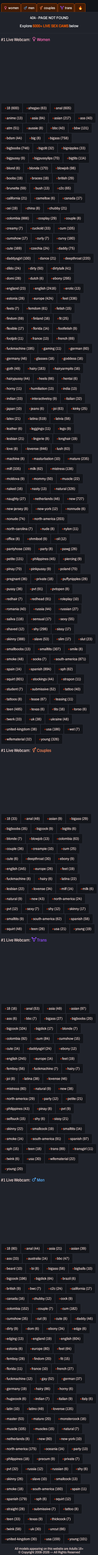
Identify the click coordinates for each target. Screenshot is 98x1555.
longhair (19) (68, 439)
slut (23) (86, 639)
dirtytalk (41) (62, 268)
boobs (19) (15, 178)
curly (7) (43, 238)
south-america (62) (47, 919)
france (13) (41, 338)
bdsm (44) (14, 138)
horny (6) (66, 1389)
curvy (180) (66, 238)
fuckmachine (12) (19, 1379)
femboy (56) (16, 1069)
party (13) (81, 1449)
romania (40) (16, 609)
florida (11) (14, 1369)
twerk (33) (14, 719)
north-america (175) (21, 1449)
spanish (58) (80, 919)
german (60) (79, 348)
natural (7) (71, 1429)
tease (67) (38, 699)
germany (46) (17, 358)
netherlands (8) (18, 1439)
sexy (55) (67, 619)
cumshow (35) (17, 1319)
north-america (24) (68, 899)
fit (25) (64, 318)
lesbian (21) (15, 439)
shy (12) (54, 909)
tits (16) (59, 709)
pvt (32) (12, 1469)
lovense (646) (37, 449)
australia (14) (38, 1258)
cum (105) (67, 228)
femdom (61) (37, 308)
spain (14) (14, 669)
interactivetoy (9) (44, 398)
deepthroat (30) (39, 859)
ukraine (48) (60, 719)
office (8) (13, 539)
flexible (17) (15, 328)
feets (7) (13, 308)
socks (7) (39, 659)
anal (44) (33, 1248)
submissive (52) (44, 689)
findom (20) (42, 1359)
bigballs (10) (83, 1268)
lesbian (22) (15, 889)
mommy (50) (43, 479)
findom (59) (15, 318)
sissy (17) (64, 629)
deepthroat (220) (77, 258)
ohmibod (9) (38, 539)
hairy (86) (43, 1389)
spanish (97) (79, 1139)
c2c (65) (65, 188)
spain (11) (79, 1489)
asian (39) (78, 1248)
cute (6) (12, 859)
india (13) (70, 388)
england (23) (16, 288)
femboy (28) (16, 1359)
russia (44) (43, 609)
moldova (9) (15, 479)
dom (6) (33, 1329)
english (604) (70, 1339)
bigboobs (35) (17, 829)
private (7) (71, 1459)
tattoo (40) (72, 689)
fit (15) (65, 1359)
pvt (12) (12, 909)
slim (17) (64, 639)
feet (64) (65, 1349)
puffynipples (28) (75, 579)
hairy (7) (73, 1069)
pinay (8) (45, 1109)
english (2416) (45, 288)
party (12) (51, 1099)
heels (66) (46, 378)
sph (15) (13, 1149)
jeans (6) (37, 409)
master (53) (15, 1419)
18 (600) (13, 108)
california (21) (17, 198)
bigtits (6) (69, 829)
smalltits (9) (15, 919)
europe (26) (44, 869)
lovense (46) (58, 1079)
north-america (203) (49, 519)
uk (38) (36, 719)
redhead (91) (41, 599)
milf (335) (14, 469)
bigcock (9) (45, 829)
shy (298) (41, 629)
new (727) (76, 499)
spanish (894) (41, 669)
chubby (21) (58, 208)
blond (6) (13, 168)
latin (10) (13, 1409)
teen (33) (13, 1519)
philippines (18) (18, 1459)
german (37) (72, 1379)
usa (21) (60, 929)
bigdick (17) (44, 1028)
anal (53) (32, 1008)
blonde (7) (14, 839)
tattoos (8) (14, 699)
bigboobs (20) (82, 1018)
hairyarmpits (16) (67, 368)
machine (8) (15, 459)
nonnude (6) (76, 509)
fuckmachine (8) (19, 879)
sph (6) (41, 1499)
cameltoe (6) (45, 198)
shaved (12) (15, 629)
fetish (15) (64, 308)
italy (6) (87, 1399)
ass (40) (86, 118)
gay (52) (48, 1379)
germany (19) (17, 1389)
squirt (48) (14, 929)
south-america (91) (47, 1139)
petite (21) (75, 1099)
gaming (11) (52, 348)
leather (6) (14, 429)
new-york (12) (47, 509)
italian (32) (74, 398)
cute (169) (14, 248)
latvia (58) (63, 419)
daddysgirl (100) (19, 258)
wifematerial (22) (62, 1159)
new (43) (37, 899)
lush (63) (63, 449)
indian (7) (42, 1399)
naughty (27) (16, 499)
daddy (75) (67, 248)
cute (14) (13, 1049)
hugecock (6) (16, 1399)
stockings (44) (43, 679)
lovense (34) (43, 889)
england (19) (42, 1339)
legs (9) (65, 429)
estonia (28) (15, 298)
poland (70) (68, 569)
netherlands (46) (47, 499)
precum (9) (47, 1459)
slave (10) (39, 1479)
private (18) (44, 579)
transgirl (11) (83, 1149)
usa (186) (53, 729)
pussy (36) (14, 589)
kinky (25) (80, 409)
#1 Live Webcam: (25, 39)
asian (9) (55, 819)
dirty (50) (36, 268)
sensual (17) (42, 619)
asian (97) (78, 1008)
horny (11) (14, 388)
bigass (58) (56, 1268)
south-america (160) (48, 1489)
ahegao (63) (37, 108)
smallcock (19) (43, 1129)
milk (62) (36, 469)
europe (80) (40, 1349)
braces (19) (40, 178)
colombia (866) (18, 218)
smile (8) (76, 649)
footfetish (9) (67, 328)
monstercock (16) (73, 1419)
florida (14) (41, 328)
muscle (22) (71, 479)
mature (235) (79, 459)
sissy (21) (61, 1119)
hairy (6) (46, 879)
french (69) (66, 338)
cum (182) (69, 1309)
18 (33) (12, 819)
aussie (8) (35, 128)
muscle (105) (16, 1429)
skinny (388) (16, 639)
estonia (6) (15, 1349)
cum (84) (43, 1038)
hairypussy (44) (18, 378)
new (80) (45, 1439)
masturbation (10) (47, 459)
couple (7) (45, 1309)
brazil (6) (69, 1278)
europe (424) (43, 298)
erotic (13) (72, 288)
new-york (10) (71, 1439)
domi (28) (14, 278)
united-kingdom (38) (22, 729)
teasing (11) (64, 699)
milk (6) (88, 889)
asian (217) (62, 118)
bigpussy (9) (16, 158)
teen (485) (14, 709)
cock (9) (67, 1298)
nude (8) (48, 529)
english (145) (16, 869)
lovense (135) (63, 1409)
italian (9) (66, 1399)
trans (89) (58, 1149)
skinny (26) (15, 1479)
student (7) (15, 689)
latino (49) (36, 1409)
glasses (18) (45, 358)
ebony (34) (56, 1329)
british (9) (14, 1288)
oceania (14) (55, 1449)
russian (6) (60, 1469)
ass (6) (12, 1018)
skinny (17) (77, 909)
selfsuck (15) (16, 1119)
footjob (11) (15, 338)
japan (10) (14, 409)
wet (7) (74, 729)
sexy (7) (33, 909)
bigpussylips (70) (46, 158)
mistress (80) (16, 1089)
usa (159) (53, 1539)
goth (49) (13, 368)
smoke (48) (15, 659)
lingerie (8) (41, 439)
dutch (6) (37, 278)
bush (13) (42, 188)
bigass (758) (59, 138)
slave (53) (41, 639)
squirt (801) (15, 679)
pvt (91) (37, 589)
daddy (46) (85, 1319)
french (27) (65, 1369)
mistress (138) (62, 469)
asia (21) (55, 1248)
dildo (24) (14, 268)
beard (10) (14, 1268)
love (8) (12, 449)
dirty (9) (12, 1329)
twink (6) (13, 1159)
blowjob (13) (40, 839)
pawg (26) (69, 549)
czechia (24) (40, 248)
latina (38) (31, 1079)
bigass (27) (54, 1018)
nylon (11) (71, 529)
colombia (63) (69, 839)
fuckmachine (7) (46, 1069)
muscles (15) (44, 1429)
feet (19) (68, 869)
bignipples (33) (74, 148)
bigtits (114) (77, 158)
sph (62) (66, 669)
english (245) (16, 1059)
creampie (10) (43, 849)
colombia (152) (18, 1309)
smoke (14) (15, 1139)
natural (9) (14, 899)
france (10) (40, 1369)
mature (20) (42, 1419)
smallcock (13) (67, 1479)
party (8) (46, 549)
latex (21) (13, 419)
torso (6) (80, 709)
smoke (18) (15, 1489)
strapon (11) (72, 679)
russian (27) (69, 609)
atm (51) (13, 128)
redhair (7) (14, 599)
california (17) (82, 1288)
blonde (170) (38, 168)
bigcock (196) (17, 1278)
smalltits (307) (50, 649)
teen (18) (34, 1149)
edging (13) (15, 1339)
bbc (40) (58, 128)
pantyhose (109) (19, 549)
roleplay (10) (69, 599)
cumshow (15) (69, 1038)
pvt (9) (66, 1109)
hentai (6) (70, 378)
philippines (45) (44, 559)
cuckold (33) (41, 228)
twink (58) (14, 1529)
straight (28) (16, 1509)
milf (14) (67, 889)
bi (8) (35, 1268)
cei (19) (12, 208)
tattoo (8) (71, 1509)
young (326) (50, 739)
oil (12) (61, 539)
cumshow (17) (17, 238)
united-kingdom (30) (22, 1539)
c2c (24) (56, 1288)
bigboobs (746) (18, 148)
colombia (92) (17, 1038)
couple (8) (73, 218)
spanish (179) (17, 1499)
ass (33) (13, 1258)
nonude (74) (16, 519)
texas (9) (36, 1519)
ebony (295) (62, 278)
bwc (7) (35, 1288)
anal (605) (63, 108)
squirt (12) (63, 1499)
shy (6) (40, 1119)
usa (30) (35, 1159)
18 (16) (12, 1008)
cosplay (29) (47, 218)
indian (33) (15, 398)
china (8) (33, 208)
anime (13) (15, 118)
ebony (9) (67, 859)
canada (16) (15, 1298)
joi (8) (11, 1079)
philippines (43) (18, 1109)
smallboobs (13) (18, 649)
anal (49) (33, 819)
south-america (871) (71, 659)
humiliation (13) (42, 388)
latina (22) (69, 879)
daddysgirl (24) (40, 1049)
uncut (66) (57, 1529)
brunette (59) (16, 188)
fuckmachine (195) (20, 348)
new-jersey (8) (17, 509)
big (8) (36, 138)
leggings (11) (40, 429)
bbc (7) (31, 1018)
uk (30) (35, 1529)
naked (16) (15, 489)
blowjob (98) (66, 168)
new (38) (66, 1089)
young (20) (15, 1169)
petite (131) (15, 559)
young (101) (78, 1539)
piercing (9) (73, 559)
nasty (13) (39, 489)
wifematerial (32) (19, 739)
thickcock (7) (61, 1519)
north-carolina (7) (20, 529)
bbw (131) (81, 128)
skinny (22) (15, 1129)
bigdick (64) (44, 1278)
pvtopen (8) (60, 589)
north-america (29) (21, 1099)
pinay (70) (14, 569)
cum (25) (69, 849)
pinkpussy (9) (41, 569)
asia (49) (55, 1008)
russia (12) (35, 1469)
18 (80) (12, 1248)
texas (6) (37, 709)
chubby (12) (42, 1298)
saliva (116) (15, 619)
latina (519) (38, 419)
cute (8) (61, 1319)
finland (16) (41, 318)
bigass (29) (79, 819)
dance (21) (48, 258)
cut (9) (42, 1319)
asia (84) (38, 118)
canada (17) (73, 198)
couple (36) (15, 849)
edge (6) (80, 1329)
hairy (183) (37, 368)
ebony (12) (69, 1049)
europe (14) (44, 1059)
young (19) (83, 929)
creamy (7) (15, 228)
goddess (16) (73, 358)
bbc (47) (63, 1258)
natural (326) (65, 489)
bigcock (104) (17, 1028)
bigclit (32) (46, 148)
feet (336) (70, 298)
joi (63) (58, 409)
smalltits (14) (72, 1129)
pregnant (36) (17, 579)
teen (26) (38, 929)
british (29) (66, 178)
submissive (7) (45, 1509)
